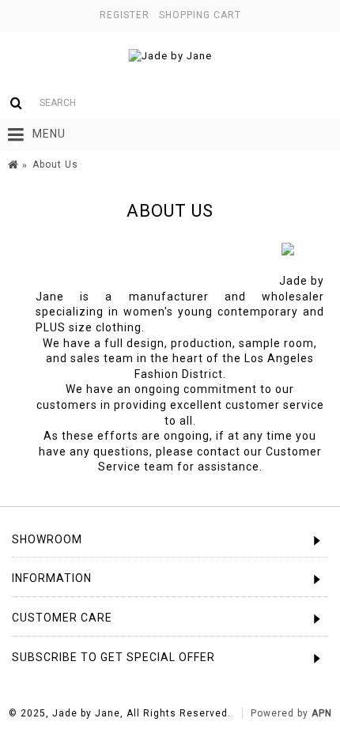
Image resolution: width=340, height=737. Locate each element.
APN (322, 713)
